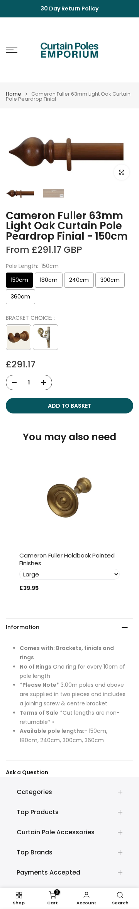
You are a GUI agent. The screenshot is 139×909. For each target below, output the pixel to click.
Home (13, 93)
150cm (19, 280)
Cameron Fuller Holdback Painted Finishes (67, 559)
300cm (110, 280)
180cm (49, 280)
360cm (20, 296)
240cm (79, 280)
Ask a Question (27, 772)
